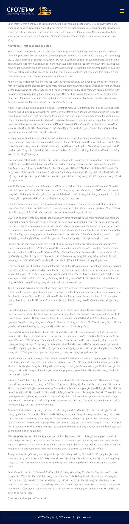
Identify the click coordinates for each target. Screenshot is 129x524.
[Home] (29, 10)
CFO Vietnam (65, 517)
